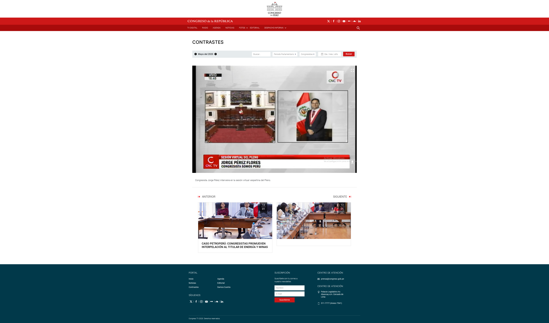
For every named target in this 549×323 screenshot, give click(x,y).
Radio (205, 28)
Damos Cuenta (223, 287)
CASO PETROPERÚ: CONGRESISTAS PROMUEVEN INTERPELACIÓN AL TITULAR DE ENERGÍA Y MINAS (235, 245)
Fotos (242, 28)
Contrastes (194, 287)
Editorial (254, 28)
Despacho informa (274, 28)
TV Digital (192, 28)
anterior (208, 196)
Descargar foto (343, 162)
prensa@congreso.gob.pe (332, 279)
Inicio (191, 279)
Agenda (217, 28)
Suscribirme (284, 300)
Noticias (229, 28)
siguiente (340, 196)
